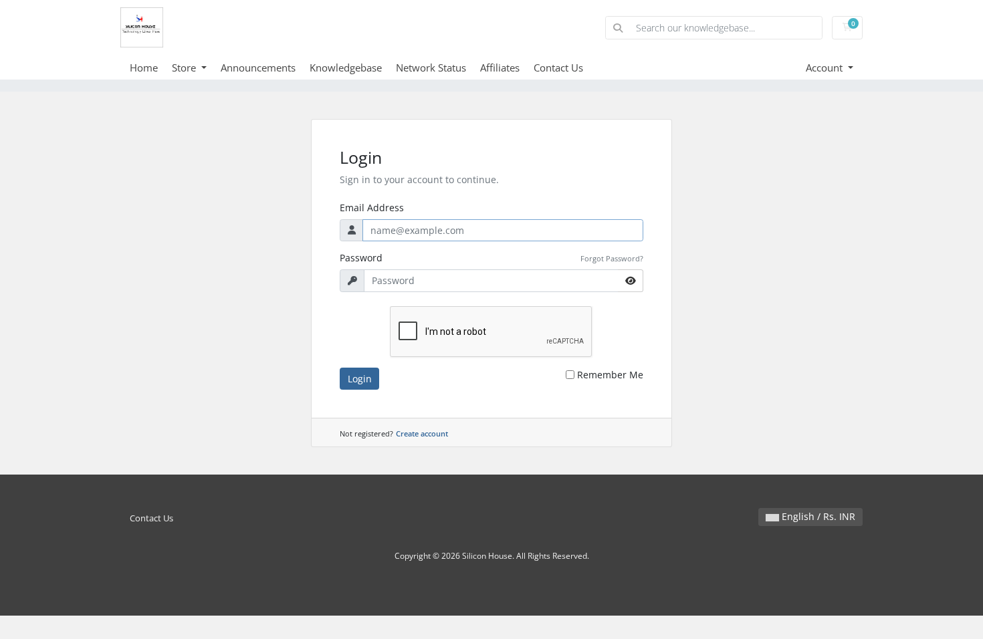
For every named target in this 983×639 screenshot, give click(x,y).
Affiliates (500, 67)
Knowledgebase (346, 67)
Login (360, 378)
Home (144, 67)
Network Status (431, 67)
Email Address (372, 207)
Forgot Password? (611, 258)
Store (185, 67)
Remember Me (610, 374)
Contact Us (558, 67)
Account (825, 67)
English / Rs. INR (817, 516)
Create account (422, 433)
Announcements (258, 67)
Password (361, 257)
